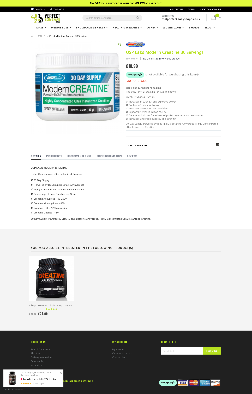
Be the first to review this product (161, 58)
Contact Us (176, 9)
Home (39, 35)
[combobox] (112, 17)
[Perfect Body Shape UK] (45, 18)
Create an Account (210, 9)
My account (118, 349)
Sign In (191, 9)
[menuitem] (194, 27)
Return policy (38, 361)
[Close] (61, 373)
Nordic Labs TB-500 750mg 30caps (42, 379)
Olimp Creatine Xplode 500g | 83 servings (51, 305)
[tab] (38, 156)
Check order (118, 357)
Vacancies (36, 365)
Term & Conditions (40, 349)
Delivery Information (41, 357)
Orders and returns (122, 353)
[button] (120, 47)
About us (35, 353)
